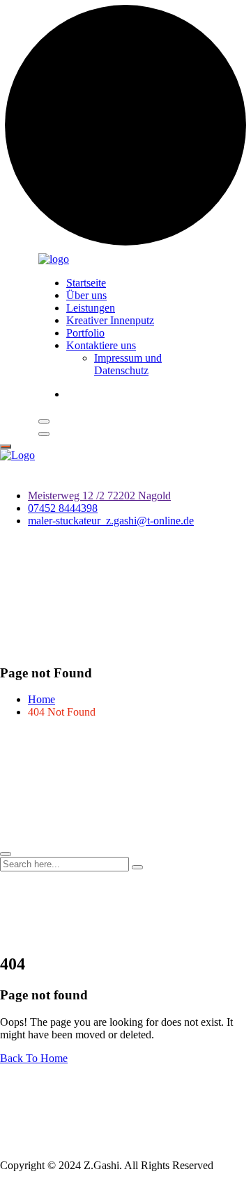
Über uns (86, 295)
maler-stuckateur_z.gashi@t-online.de (111, 520)
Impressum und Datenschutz (128, 364)
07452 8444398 (63, 508)
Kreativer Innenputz (110, 320)
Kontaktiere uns (101, 345)
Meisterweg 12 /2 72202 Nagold (99, 495)
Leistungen (90, 308)
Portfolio (85, 333)
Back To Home (34, 1058)
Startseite (86, 283)
